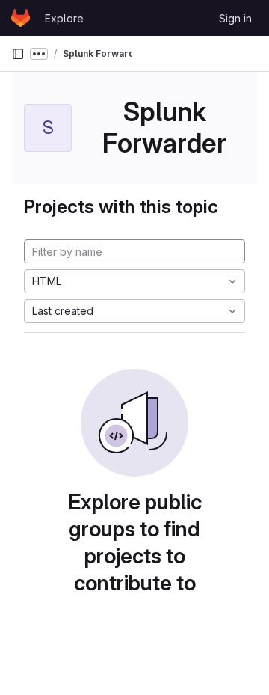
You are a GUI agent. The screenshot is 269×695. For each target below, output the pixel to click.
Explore (64, 18)
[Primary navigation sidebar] (18, 54)
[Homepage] (20, 18)
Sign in (235, 18)
